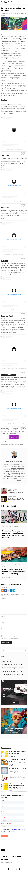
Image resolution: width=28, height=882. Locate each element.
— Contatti (5, 859)
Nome (3, 616)
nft (22, 444)
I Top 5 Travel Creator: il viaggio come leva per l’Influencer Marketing (13, 571)
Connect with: (4, 587)
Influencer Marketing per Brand (11, 664)
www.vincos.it (13, 469)
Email (3, 622)
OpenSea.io (4, 77)
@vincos (19, 480)
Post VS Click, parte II (15, 776)
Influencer (11, 790)
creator (6, 444)
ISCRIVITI (14, 437)
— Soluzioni (5, 856)
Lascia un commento (7, 541)
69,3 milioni (13, 88)
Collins (3, 36)
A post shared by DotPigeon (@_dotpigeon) (14, 254)
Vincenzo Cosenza (14, 461)
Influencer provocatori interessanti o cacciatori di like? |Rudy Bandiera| (16, 785)
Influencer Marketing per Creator (12, 668)
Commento (4, 598)
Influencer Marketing (17, 772)
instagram (11, 444)
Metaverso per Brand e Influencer (12, 671)
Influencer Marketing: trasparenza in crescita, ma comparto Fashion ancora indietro (13, 534)
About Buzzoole (6, 661)
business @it (17, 764)
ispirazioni (18, 444)
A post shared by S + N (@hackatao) (14, 149)
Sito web (3, 628)
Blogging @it (11, 764)
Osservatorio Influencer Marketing (10, 13)
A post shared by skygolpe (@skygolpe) (14, 201)
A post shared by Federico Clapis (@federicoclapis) (14, 368)
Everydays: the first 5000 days (16, 87)
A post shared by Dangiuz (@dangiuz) (14, 309)
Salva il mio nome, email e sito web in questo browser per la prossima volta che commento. (13, 637)
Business (11, 772)
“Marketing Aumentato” (17, 468)
